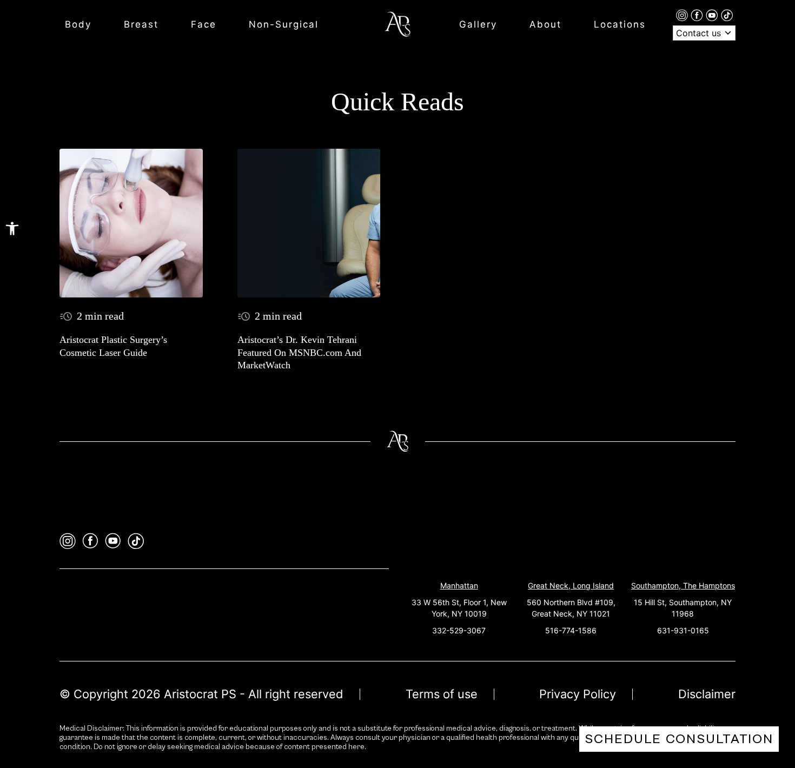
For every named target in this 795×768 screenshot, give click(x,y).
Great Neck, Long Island (571, 585)
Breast (141, 24)
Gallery (478, 24)
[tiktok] (727, 14)
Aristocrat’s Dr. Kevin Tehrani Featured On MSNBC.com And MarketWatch (299, 352)
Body (78, 24)
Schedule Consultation (679, 739)
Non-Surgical (284, 24)
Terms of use (442, 694)
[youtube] (713, 14)
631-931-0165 (683, 630)
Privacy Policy (577, 694)
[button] (12, 228)
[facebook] (698, 14)
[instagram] (683, 14)
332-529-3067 (459, 630)
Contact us (700, 33)
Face (203, 24)
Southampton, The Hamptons (683, 585)
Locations (620, 24)
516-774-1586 (571, 630)
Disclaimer (707, 694)
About (545, 24)
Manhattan (459, 585)
